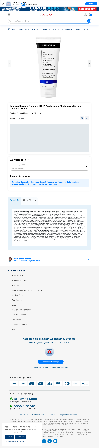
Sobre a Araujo (17, 275)
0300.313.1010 (24, 406)
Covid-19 (53, 415)
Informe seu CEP (18, 165)
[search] (49, 21)
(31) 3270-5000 (25, 399)
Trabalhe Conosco (19, 315)
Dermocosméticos (26, 29)
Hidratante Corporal (72, 29)
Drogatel (27, 394)
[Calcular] (86, 167)
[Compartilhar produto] (87, 118)
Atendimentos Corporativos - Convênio (27, 290)
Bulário (14, 329)
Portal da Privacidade (39, 415)
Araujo (13, 29)
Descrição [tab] (14, 200)
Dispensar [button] (20, 437)
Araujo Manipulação (19, 280)
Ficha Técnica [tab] (29, 200)
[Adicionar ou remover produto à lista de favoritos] (82, 118)
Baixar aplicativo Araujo (50, 362)
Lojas (14, 305)
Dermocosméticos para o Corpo (48, 29)
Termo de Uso (23, 415)
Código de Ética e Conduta (68, 415)
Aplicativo (15, 285)
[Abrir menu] (9, 15)
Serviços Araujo (18, 295)
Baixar (91, 3)
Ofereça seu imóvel (19, 324)
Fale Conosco (17, 300)
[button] (15, 441)
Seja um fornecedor (19, 320)
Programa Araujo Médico (21, 310)
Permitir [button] (9, 437)
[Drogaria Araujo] (49, 14)
